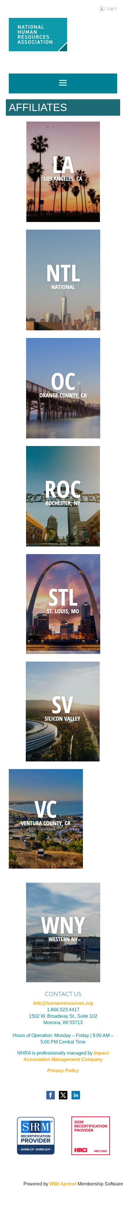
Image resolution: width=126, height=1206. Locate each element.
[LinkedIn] (75, 1095)
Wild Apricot (63, 1183)
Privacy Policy (63, 1070)
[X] (63, 1095)
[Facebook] (50, 1095)
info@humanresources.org (63, 1003)
